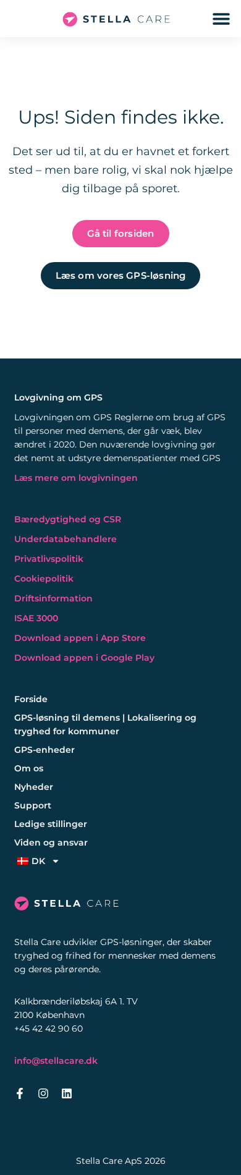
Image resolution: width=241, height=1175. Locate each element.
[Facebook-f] (19, 1093)
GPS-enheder (44, 749)
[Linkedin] (66, 1093)
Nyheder (33, 786)
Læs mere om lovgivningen (76, 477)
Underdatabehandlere (65, 539)
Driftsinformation (53, 598)
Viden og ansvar (51, 842)
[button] (221, 19)
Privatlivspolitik (48, 558)
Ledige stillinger (50, 823)
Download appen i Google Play (84, 657)
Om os (28, 768)
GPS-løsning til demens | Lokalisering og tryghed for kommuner (105, 724)
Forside (31, 699)
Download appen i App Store (80, 637)
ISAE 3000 (36, 618)
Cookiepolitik (44, 578)
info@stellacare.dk (56, 1060)
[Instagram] (43, 1093)
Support (32, 805)
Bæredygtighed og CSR (67, 519)
